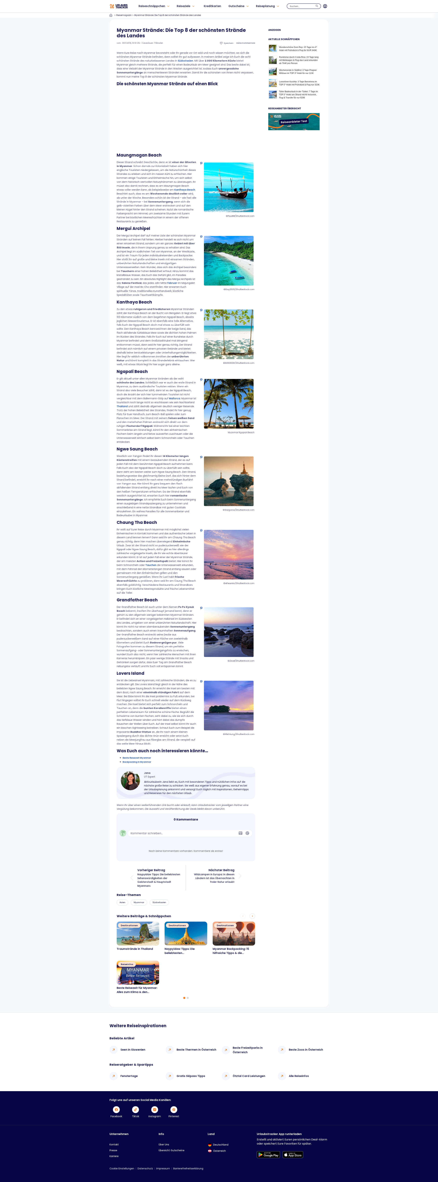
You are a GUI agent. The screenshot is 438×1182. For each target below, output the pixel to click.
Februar (172, 283)
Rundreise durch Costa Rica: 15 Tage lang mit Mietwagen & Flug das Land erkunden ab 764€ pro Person (299, 60)
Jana (147, 773)
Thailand (122, 406)
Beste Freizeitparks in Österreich (248, 1050)
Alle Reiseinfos (299, 1076)
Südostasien (185, 60)
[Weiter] (252, 916)
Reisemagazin (124, 15)
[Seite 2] (188, 998)
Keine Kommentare (245, 43)
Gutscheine (236, 6)
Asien (122, 902)
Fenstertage (129, 1076)
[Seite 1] (184, 998)
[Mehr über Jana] (130, 780)
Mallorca (174, 398)
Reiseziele (183, 6)
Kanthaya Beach (184, 189)
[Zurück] (243, 916)
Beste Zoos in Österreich (306, 1050)
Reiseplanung (265, 6)
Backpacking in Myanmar (137, 762)
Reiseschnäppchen (152, 6)
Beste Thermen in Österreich (196, 1050)
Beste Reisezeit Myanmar (137, 757)
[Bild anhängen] (241, 833)
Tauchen (150, 565)
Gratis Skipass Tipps (191, 1076)
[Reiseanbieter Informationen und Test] (294, 129)
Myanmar (139, 902)
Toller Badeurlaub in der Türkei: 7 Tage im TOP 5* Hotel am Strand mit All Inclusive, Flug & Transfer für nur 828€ (298, 94)
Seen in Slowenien (132, 1050)
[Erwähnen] (247, 833)
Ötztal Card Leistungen (249, 1076)
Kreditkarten (212, 6)
